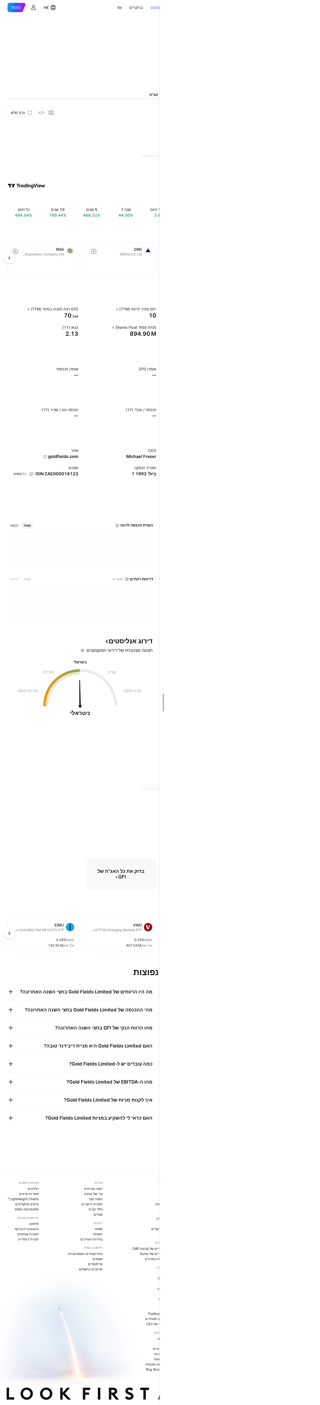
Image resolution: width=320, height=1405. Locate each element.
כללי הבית (96, 1209)
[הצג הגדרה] (112, 309)
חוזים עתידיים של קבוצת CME (153, 1248)
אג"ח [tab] (153, 94)
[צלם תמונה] (51, 113)
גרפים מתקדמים (27, 1204)
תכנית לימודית (28, 1239)
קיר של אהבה (93, 1194)
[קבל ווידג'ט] (41, 113)
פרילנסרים (95, 1264)
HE (46, 7)
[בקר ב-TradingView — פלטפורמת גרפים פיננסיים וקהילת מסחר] (26, 185)
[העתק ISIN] (31, 474)
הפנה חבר (96, 1199)
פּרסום (34, 1224)
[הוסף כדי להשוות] (94, 251)
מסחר (98, 1229)
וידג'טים (33, 1189)
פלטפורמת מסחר (26, 1209)
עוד (119, 7)
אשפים (98, 1259)
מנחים (98, 1214)
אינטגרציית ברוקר (26, 1229)
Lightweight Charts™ (23, 1199)
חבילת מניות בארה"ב (159, 1259)
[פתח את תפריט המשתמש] (33, 7)
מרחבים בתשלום (91, 1269)
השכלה (98, 1234)
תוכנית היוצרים (92, 1204)
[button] (147, 7)
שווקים (156, 7)
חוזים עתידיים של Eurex (157, 1254)
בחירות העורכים (91, 1239)
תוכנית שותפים (28, 1234)
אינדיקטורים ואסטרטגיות (85, 1254)
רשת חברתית (93, 1189)
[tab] (27, 525)
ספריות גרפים (29, 1194)
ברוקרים (136, 7)
